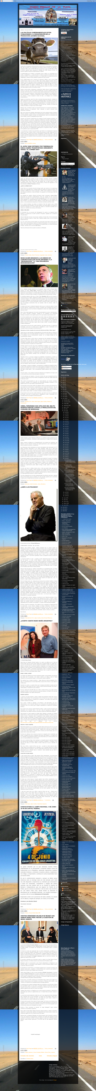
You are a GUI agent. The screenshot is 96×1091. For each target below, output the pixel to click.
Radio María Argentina (42, 803)
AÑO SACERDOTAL (66, 534)
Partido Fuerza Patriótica (67, 776)
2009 (63, 509)
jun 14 (66, 440)
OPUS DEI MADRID (66, 741)
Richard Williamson (48, 617)
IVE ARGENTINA (65, 694)
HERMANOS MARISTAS (67, 672)
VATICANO (64, 876)
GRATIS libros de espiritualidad (68, 667)
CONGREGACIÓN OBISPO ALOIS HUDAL (68, 607)
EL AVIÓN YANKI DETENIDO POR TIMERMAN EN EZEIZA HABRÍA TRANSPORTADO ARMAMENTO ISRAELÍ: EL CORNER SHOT (37, 148)
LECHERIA (29, 143)
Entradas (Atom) (29, 1058)
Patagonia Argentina (66, 789)
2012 (63, 396)
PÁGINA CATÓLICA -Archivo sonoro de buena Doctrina (68, 758)
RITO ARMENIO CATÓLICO (68, 822)
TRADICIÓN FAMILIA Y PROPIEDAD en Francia (67, 855)
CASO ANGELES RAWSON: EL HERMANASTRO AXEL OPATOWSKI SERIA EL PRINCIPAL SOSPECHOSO (68, 273)
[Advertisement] (78, 936)
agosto (65, 407)
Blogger (55, 1080)
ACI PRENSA (65, 528)
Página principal (65, 158)
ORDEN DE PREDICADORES (68, 745)
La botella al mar (65, 701)
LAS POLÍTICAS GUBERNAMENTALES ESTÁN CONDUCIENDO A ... (70, 461)
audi (64, 34)
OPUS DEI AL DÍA (66, 737)
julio (64, 408)
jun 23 (66, 424)
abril (65, 499)
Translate (71, 165)
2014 (63, 393)
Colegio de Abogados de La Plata (69, 587)
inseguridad (42, 255)
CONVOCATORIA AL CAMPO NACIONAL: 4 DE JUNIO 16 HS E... (69, 484)
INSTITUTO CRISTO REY (67, 680)
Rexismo (64, 820)
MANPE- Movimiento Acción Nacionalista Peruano (68, 713)
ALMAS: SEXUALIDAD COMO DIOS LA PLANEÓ (68, 533)
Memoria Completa (66, 715)
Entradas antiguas (52, 1056)
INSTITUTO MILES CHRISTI (68, 684)
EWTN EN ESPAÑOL (66, 646)
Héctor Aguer (37, 401)
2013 (63, 394)
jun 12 (66, 444)
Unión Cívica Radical (66, 861)
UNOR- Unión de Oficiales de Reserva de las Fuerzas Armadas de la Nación (69, 871)
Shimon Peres (48, 1052)
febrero (65, 503)
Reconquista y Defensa (67, 807)
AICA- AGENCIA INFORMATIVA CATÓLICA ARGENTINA (68, 530)
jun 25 (66, 421)
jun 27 (66, 417)
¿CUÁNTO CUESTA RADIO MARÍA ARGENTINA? (36, 621)
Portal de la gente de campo (68, 795)
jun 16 (66, 437)
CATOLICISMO (65, 570)
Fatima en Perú (65, 650)
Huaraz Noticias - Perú (66, 676)
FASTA (63, 648)
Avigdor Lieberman (29, 1052)
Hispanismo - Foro (66, 674)
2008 (63, 510)
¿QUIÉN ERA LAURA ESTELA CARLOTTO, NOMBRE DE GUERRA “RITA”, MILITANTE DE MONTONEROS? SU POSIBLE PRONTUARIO (68, 201)
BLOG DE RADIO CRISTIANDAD (65, 564)
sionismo (53, 1052)
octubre (65, 403)
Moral (42, 617)
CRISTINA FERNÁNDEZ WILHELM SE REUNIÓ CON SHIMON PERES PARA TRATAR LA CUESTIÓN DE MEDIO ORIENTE (37, 917)
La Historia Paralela (66, 702)
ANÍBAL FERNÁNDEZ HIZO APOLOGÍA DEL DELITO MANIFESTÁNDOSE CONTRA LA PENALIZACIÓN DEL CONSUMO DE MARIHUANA (38, 407)
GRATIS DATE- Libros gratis (68, 666)
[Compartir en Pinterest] (26, 141)
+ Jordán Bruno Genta (66, 519)
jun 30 (66, 412)
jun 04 (66, 458)
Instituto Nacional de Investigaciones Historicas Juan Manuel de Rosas (68, 687)
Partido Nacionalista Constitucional (66, 782)
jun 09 (66, 449)
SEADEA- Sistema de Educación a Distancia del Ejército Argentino (69, 831)
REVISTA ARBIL (65, 815)
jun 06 (66, 454)
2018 (63, 386)
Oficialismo (43, 484)
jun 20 (66, 430)
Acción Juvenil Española (67, 526)
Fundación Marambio (66, 664)
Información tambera (66, 677)
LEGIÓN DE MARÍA (66, 704)
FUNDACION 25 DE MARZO (68, 660)
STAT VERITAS (65, 844)
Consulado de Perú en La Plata (68, 614)
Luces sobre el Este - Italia (67, 711)
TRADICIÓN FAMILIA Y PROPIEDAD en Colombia (67, 849)
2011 (63, 398)
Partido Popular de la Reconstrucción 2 (66, 787)
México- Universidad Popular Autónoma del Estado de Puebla (68, 720)
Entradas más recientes (27, 1056)
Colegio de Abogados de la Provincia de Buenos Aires (67, 590)
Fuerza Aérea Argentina (67, 657)
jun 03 (66, 492)
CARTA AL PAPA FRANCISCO (71, 237)
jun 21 (66, 428)
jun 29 (66, 414)
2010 (63, 507)
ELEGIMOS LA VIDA (66, 642)
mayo (65, 497)
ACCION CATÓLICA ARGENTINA (66, 523)
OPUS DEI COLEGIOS (67, 740)
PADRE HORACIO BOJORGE (68, 753)
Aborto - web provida (66, 520)
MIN (39, 912)
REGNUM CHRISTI (66, 813)
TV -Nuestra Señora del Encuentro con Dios (67, 857)
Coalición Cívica (65, 583)
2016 (63, 389)
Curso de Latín (65, 628)
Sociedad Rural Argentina (67, 840)
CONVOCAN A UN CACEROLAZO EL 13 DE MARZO (72, 186)
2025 (63, 377)
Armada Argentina (65, 540)
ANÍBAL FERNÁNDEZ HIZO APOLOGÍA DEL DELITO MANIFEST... (69, 475)
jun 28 (66, 415)
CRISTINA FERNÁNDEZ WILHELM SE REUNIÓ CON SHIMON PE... (69, 488)
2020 (63, 382)
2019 (63, 384)
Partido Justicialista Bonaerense (68, 778)
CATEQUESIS (65, 567)
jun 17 (66, 435)
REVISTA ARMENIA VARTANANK (66, 817)
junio (65, 410)
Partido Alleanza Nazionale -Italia (69, 770)
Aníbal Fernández (33, 484)
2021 (63, 380)
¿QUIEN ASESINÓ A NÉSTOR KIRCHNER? (72, 259)
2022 (63, 379)
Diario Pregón (66, 888)
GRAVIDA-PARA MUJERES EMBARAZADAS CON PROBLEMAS (68, 670)
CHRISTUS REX (65, 576)
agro (26, 143)
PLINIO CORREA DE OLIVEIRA (68, 792)
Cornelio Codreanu (66, 617)
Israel (46, 255)
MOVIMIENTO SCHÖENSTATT (68, 728)
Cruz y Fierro (64, 623)
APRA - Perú (64, 536)
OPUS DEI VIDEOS (66, 743)
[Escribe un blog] (22, 141)
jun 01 (66, 495)
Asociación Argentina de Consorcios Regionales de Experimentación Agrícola (67, 546)
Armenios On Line (65, 543)
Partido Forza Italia (66, 775)
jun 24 (66, 422)
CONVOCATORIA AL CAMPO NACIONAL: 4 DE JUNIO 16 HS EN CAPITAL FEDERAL (38, 807)
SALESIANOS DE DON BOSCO (68, 824)
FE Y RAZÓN (65, 651)
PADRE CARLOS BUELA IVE (68, 751)
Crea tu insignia (63, 306)
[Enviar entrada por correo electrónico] (55, 139)
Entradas (65, 366)
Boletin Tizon (64, 565)
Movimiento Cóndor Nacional (68, 722)
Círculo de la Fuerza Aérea (67, 580)
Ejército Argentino (65, 636)
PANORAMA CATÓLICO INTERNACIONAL (67, 765)
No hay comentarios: (49, 139)
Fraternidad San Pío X (29, 617)
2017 (63, 387)
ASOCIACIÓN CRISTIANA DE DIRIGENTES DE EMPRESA (68, 549)
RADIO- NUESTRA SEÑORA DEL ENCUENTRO (68, 804)
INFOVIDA (64, 679)
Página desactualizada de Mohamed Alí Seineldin (67, 761)
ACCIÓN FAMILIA (66, 524)
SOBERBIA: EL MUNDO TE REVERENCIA (71, 248)
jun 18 (66, 433)
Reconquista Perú (65, 806)
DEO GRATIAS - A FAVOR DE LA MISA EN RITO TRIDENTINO (69, 632)
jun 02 (66, 493)
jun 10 (66, 447)
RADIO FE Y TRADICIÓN (67, 802)
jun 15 (66, 438)
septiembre (66, 405)
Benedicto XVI (28, 401)
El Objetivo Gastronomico (67, 154)
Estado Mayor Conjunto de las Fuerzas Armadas (68, 645)
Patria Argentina (65, 790)
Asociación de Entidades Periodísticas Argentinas (67, 557)
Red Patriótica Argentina (67, 809)
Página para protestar (66, 762)
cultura (32, 401)
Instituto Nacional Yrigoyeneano (68, 692)
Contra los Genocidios (66, 616)
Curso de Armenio (65, 627)
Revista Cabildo (65, 819)
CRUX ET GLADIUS (66, 622)
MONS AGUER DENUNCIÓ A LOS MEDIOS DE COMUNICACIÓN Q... (70, 471)
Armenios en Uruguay (66, 542)
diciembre (66, 400)
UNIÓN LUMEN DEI (66, 863)
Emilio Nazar (27, 803)
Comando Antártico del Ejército (68, 591)
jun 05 (66, 456)
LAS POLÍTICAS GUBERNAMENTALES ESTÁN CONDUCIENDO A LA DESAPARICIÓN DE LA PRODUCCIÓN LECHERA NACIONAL (36, 34)
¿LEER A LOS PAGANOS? (29, 487)
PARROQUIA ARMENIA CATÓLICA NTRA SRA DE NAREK (67, 768)
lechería (34, 143)
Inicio (40, 1056)
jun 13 (66, 442)
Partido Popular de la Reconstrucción (66, 784)
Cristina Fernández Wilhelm (38, 1052)
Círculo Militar (65, 582)
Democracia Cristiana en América (69, 630)
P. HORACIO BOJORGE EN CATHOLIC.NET (68, 750)
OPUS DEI (64, 735)
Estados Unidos (28, 255)
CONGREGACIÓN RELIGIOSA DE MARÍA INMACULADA (68, 610)
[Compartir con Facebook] (25, 141)
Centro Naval (64, 574)
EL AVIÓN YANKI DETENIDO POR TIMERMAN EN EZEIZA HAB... (69, 467)
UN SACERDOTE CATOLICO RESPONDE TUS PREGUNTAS (68, 860)
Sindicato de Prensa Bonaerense (68, 836)
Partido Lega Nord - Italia (67, 779)
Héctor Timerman (35, 255)
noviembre (66, 401)
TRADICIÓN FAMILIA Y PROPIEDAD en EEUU (67, 852)
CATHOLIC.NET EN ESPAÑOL (68, 568)
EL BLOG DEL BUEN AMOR (68, 638)
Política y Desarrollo (66, 793)
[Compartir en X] (24, 141)
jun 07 (66, 453)
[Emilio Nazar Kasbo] (61, 305)
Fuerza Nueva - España (67, 658)
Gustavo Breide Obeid (33, 912)
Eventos (26, 912)
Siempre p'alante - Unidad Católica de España (67, 834)
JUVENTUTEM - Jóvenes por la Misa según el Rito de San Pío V (68, 699)
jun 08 (66, 451)
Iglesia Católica (44, 401)
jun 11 (66, 446)
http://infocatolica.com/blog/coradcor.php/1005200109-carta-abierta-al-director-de (37, 722)
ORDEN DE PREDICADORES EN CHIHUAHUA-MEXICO (68, 747)
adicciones (27, 484)
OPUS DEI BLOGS (66, 738)
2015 (63, 391)
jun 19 (66, 431)
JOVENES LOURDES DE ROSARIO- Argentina (67, 696)
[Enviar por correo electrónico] (21, 141)
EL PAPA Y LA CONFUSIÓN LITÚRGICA (71, 214)
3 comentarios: (48, 800)
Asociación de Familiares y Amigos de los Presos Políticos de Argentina (68, 560)
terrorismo (50, 255)
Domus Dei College (67, 890)
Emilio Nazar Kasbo (64, 304)
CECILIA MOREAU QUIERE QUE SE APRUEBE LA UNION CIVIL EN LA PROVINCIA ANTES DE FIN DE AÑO (69, 173)
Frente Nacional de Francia (67, 655)
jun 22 (66, 426)
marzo (65, 501)
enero (65, 505)
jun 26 (66, 419)
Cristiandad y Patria (66, 619)
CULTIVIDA (64, 625)
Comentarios (65, 368)
